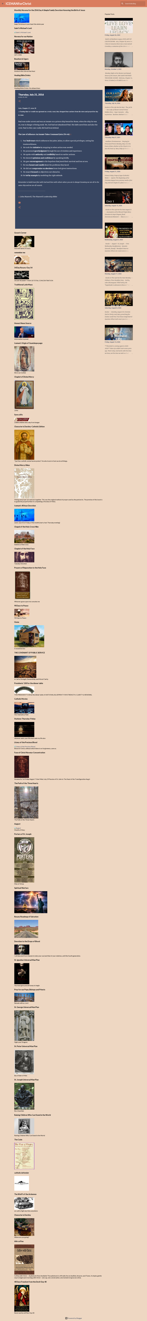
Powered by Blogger (75, 1318)
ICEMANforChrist (18, 4)
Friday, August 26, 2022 (112, 35)
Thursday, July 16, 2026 (112, 103)
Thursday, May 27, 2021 (112, 137)
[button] (19, 101)
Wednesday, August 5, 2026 (114, 240)
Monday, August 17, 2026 (113, 274)
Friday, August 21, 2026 (112, 171)
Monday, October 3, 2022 (113, 69)
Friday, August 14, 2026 (112, 342)
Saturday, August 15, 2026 (113, 205)
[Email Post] (19, 203)
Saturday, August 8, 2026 (113, 308)
